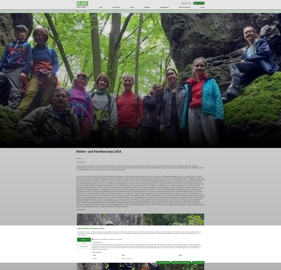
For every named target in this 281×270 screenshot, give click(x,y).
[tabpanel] (148, 249)
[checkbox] (148, 239)
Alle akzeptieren (163, 262)
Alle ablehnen (198, 262)
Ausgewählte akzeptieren (181, 262)
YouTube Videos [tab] (84, 246)
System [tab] (84, 243)
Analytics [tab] (84, 239)
